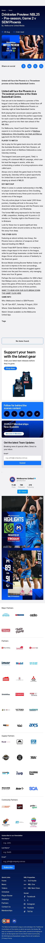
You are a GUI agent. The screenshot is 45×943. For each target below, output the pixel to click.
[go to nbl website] (6, 921)
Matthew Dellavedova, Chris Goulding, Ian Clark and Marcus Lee (22, 134)
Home (4, 10)
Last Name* (6, 848)
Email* (6, 453)
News (10, 10)
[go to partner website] (6, 615)
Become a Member (14, 434)
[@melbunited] (12, 479)
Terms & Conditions (33, 936)
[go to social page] (7, 414)
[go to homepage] (14, 921)
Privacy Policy (7, 938)
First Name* (6, 838)
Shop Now (10, 368)
